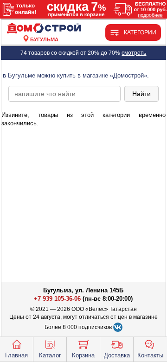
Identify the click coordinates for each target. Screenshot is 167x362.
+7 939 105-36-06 (57, 298)
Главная (16, 355)
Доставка (117, 355)
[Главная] (44, 28)
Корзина (83, 355)
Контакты (150, 355)
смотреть (134, 53)
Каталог (50, 355)
